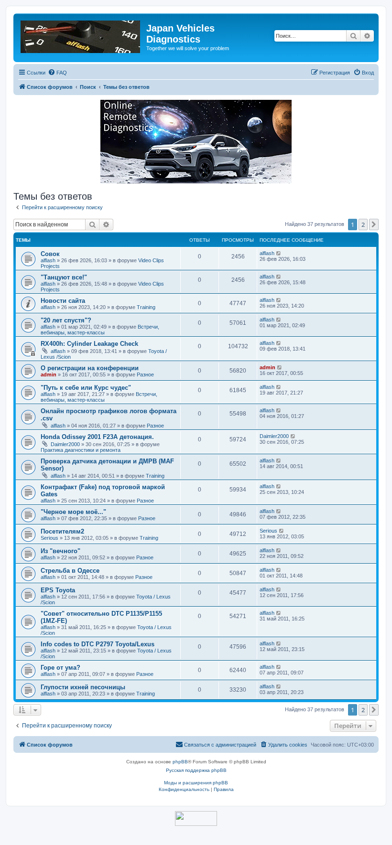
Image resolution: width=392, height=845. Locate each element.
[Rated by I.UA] (196, 818)
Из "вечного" (60, 551)
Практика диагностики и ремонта (80, 450)
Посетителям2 (62, 531)
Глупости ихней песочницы (83, 687)
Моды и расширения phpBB (196, 782)
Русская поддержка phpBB (196, 770)
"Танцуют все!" (64, 277)
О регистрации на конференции (90, 368)
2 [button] (363, 224)
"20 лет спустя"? (66, 320)
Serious (49, 538)
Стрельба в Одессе (70, 570)
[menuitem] (57, 72)
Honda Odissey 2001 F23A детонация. (97, 436)
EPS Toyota (58, 590)
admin (48, 374)
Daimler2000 (65, 444)
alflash (48, 260)
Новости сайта (63, 300)
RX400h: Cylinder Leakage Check (89, 343)
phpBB (180, 761)
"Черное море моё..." (73, 511)
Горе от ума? (60, 667)
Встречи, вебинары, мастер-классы (100, 329)
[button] (374, 224)
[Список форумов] (81, 35)
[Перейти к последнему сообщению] (279, 253)
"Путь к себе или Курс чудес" (86, 387)
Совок (50, 253)
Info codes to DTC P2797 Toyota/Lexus (97, 644)
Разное (145, 374)
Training (146, 307)
